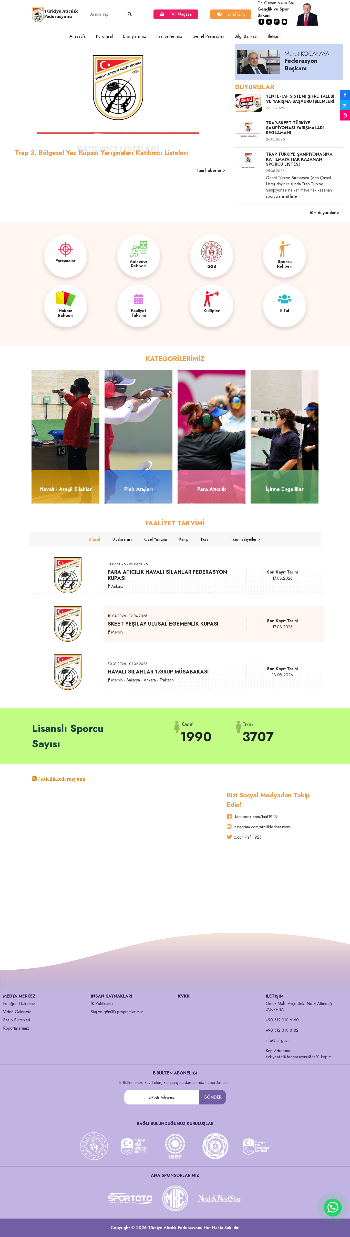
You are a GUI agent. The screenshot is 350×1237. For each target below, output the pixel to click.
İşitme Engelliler (285, 489)
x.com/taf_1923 (248, 837)
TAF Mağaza (180, 14)
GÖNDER (212, 1097)
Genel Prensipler (208, 36)
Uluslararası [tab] (122, 539)
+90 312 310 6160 (282, 1020)
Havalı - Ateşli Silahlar (65, 489)
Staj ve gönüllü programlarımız (117, 1012)
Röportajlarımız (16, 1028)
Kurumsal (104, 36)
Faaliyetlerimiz (169, 36)
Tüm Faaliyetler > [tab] (245, 539)
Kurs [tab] (204, 539)
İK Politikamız (102, 1004)
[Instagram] (345, 115)
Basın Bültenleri (16, 1020)
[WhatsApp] (333, 1207)
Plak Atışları (138, 489)
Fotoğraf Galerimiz (19, 1004)
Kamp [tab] (184, 539)
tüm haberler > (211, 170)
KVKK (184, 996)
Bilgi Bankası (246, 36)
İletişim (274, 36)
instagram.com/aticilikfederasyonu (262, 827)
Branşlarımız (134, 36)
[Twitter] (345, 105)
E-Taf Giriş (235, 14)
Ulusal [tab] (94, 539)
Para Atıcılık (211, 489)
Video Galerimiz (17, 1012)
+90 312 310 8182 (282, 1030)
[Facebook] (345, 95)
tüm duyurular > (324, 213)
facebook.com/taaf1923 (255, 817)
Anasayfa (77, 36)
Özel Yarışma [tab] (155, 539)
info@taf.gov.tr (278, 1040)
